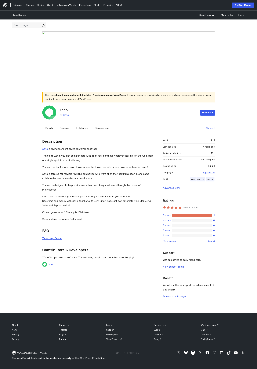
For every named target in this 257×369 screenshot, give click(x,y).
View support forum (173, 266)
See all (211, 241)
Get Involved (160, 325)
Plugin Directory (20, 15)
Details (49, 128)
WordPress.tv (114, 339)
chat (193, 179)
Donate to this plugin (174, 296)
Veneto (43, 353)
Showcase (64, 325)
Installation (82, 128)
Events (157, 330)
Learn (109, 325)
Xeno (66, 114)
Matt (204, 330)
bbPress (206, 334)
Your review (169, 241)
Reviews (64, 128)
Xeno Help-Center (52, 238)
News (14, 330)
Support (210, 128)
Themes (63, 330)
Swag (158, 339)
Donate (158, 334)
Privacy (15, 339)
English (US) (209, 172)
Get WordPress (243, 5)
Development (102, 128)
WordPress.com (210, 325)
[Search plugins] (43, 25)
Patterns (63, 339)
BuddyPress (208, 339)
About (15, 325)
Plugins (62, 334)
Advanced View (171, 187)
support (210, 179)
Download (207, 112)
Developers (112, 334)
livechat (200, 179)
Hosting (15, 334)
